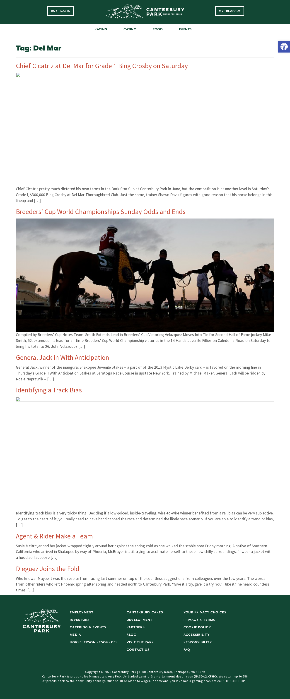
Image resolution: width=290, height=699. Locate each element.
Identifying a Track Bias (49, 390)
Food (158, 29)
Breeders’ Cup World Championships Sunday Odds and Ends (101, 211)
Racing (100, 29)
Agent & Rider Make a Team (54, 536)
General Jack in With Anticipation (62, 357)
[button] (284, 47)
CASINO (129, 29)
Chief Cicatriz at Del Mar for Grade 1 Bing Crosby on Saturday (102, 65)
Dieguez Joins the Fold (47, 568)
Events (185, 29)
